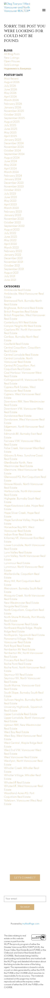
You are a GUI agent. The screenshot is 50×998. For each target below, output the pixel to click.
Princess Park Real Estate (18, 660)
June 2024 (10, 161)
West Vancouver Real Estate (21, 757)
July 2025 (10, 125)
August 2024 (11, 158)
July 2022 (10, 233)
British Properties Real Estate (21, 312)
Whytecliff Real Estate (17, 782)
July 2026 (10, 86)
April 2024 (10, 168)
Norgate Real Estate (16, 606)
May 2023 (10, 201)
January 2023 (12, 215)
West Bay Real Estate (16, 732)
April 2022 (10, 244)
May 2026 (10, 93)
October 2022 (12, 222)
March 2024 (11, 172)
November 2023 (14, 186)
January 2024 (12, 179)
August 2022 (11, 230)
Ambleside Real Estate (17, 290)
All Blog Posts (12, 54)
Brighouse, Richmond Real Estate (23, 308)
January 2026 (12, 107)
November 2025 (14, 111)
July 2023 (10, 194)
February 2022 (13, 251)
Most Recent (11, 79)
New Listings (11, 58)
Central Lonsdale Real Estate (21, 355)
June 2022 (10, 237)
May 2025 (10, 132)
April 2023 (10, 204)
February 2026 (13, 104)
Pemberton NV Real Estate (19, 649)
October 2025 (12, 114)
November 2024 (14, 147)
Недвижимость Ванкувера (17, 68)
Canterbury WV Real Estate (20, 322)
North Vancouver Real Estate (21, 624)
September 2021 (14, 269)
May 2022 (10, 240)
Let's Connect (25, 877)
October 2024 (12, 150)
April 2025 (10, 136)
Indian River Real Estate (18, 534)
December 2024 (14, 143)
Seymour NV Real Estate (18, 675)
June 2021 (10, 280)
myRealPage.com (30, 924)
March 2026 (11, 100)
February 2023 (13, 212)
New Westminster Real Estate (21, 603)
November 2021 (13, 262)
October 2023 (12, 190)
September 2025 (14, 118)
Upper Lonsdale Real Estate (20, 714)
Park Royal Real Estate (17, 646)
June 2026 (10, 89)
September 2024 (14, 154)
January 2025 (12, 140)
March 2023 (11, 208)
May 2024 (10, 165)
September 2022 (14, 226)
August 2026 (11, 82)
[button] (13, 819)
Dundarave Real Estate (18, 416)
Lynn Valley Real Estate (18, 552)
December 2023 (14, 183)
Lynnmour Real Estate (17, 563)
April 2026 (10, 97)
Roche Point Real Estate (17, 664)
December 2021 (13, 258)
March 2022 (11, 247)
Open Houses (12, 61)
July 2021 (9, 276)
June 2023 (10, 197)
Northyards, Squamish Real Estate (24, 635)
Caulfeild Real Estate (16, 344)
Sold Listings (11, 65)
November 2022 (14, 219)
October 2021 (12, 265)
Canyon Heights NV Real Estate (22, 326)
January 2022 (12, 255)
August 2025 (12, 122)
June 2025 (10, 129)
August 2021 (11, 273)
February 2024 (13, 176)
